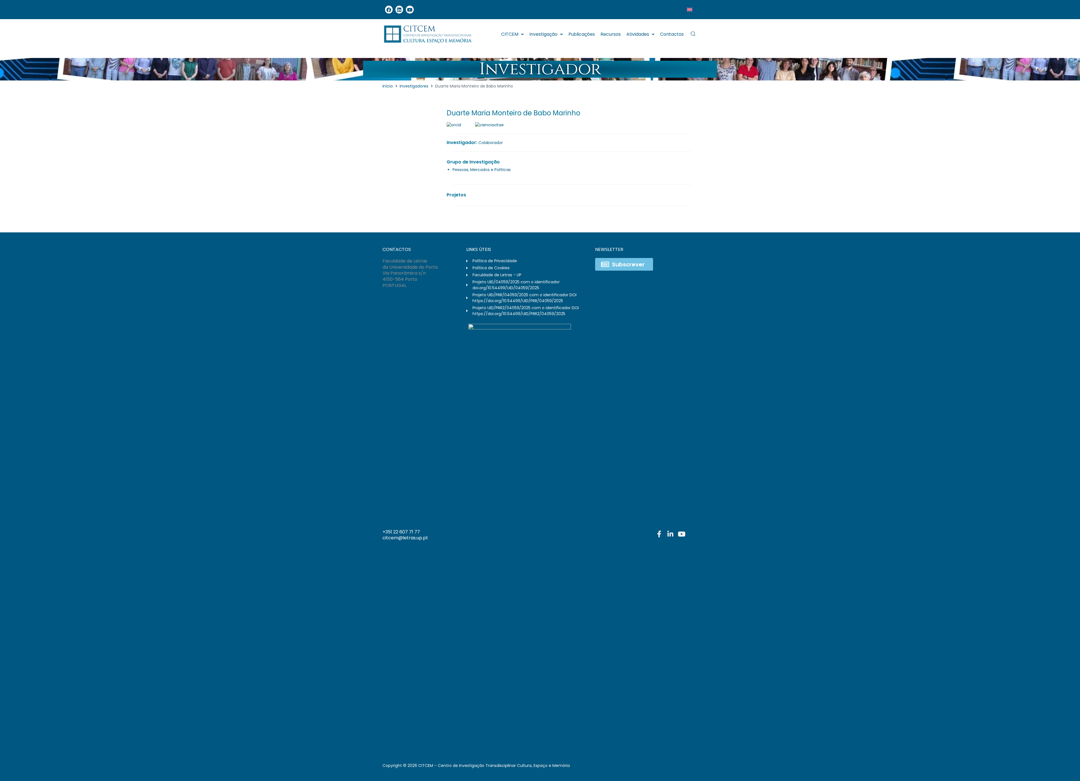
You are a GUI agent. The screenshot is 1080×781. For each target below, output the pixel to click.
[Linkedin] (399, 9)
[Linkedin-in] (670, 534)
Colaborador (490, 142)
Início (387, 86)
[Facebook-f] (659, 534)
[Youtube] (409, 9)
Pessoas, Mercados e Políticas (482, 169)
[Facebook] (389, 9)
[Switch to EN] (689, 9)
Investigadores (414, 86)
